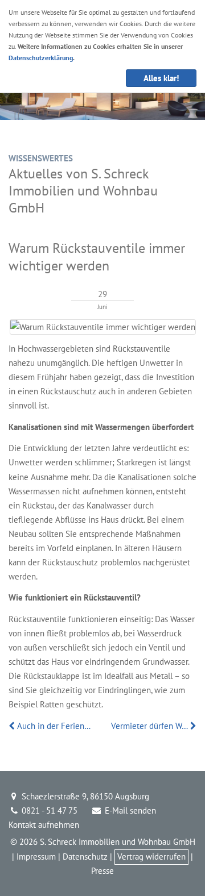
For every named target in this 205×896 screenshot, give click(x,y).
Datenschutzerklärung (41, 57)
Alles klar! (161, 78)
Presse (102, 870)
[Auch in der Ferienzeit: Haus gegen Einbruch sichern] (13, 725)
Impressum (36, 856)
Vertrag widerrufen (151, 856)
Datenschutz (85, 856)
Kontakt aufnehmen (44, 824)
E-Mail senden (128, 810)
